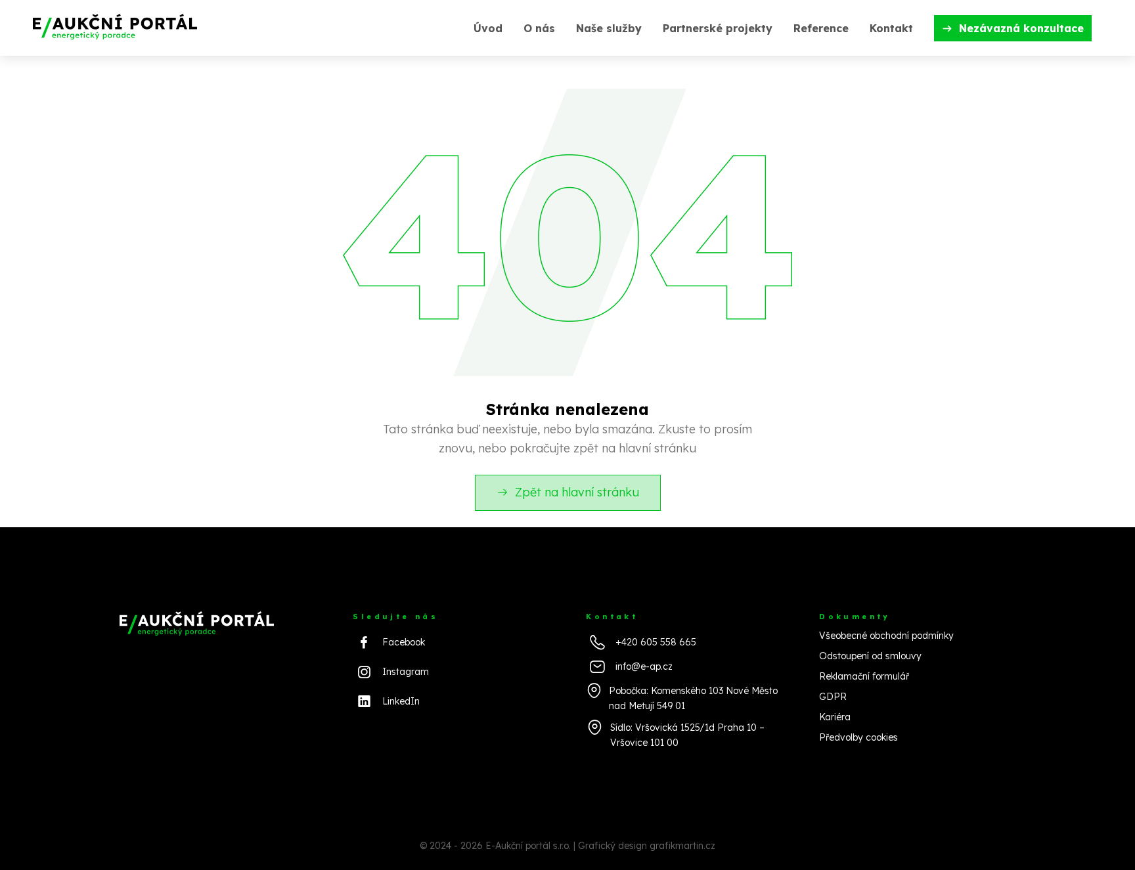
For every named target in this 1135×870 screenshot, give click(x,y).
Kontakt (891, 28)
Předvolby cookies (858, 737)
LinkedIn (401, 701)
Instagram (405, 672)
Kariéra (835, 717)
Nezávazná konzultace (1021, 28)
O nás (539, 28)
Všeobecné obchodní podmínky (886, 636)
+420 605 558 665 (655, 642)
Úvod (488, 28)
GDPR (833, 697)
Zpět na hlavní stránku (577, 492)
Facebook (403, 642)
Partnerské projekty (717, 28)
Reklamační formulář (864, 676)
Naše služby (609, 28)
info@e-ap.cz (644, 666)
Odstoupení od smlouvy (870, 656)
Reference (821, 28)
